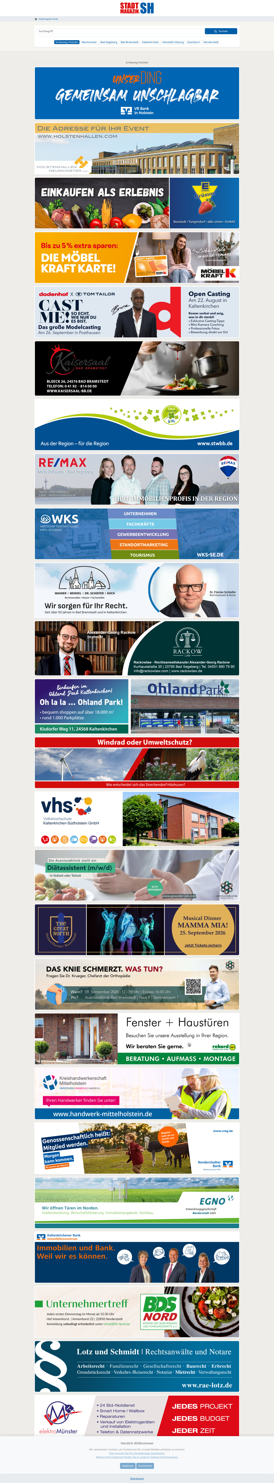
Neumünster (89, 42)
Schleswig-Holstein (66, 42)
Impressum (137, 1478)
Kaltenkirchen (150, 42)
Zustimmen (145, 1466)
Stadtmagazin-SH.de (48, 18)
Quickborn (193, 42)
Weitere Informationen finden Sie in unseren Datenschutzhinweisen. (137, 1457)
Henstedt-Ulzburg (173, 42)
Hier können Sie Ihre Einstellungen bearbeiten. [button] (137, 1453)
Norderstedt (211, 42)
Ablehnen (128, 1466)
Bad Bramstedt (130, 42)
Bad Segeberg (108, 42)
